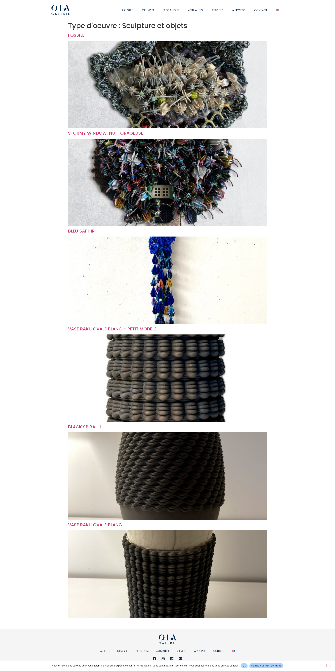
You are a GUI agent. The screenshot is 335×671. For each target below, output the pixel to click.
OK (244, 665)
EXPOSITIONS (171, 10)
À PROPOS (238, 10)
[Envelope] (180, 659)
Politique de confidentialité (266, 665)
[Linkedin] (172, 659)
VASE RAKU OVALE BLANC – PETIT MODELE (112, 329)
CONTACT (260, 10)
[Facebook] (154, 659)
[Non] (329, 665)
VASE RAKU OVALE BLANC (95, 525)
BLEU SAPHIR (81, 231)
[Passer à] (278, 10)
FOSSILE (76, 35)
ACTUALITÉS (195, 10)
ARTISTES (127, 10)
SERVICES (217, 10)
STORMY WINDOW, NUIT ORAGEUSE (105, 133)
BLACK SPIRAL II (84, 427)
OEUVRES (148, 10)
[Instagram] (163, 659)
